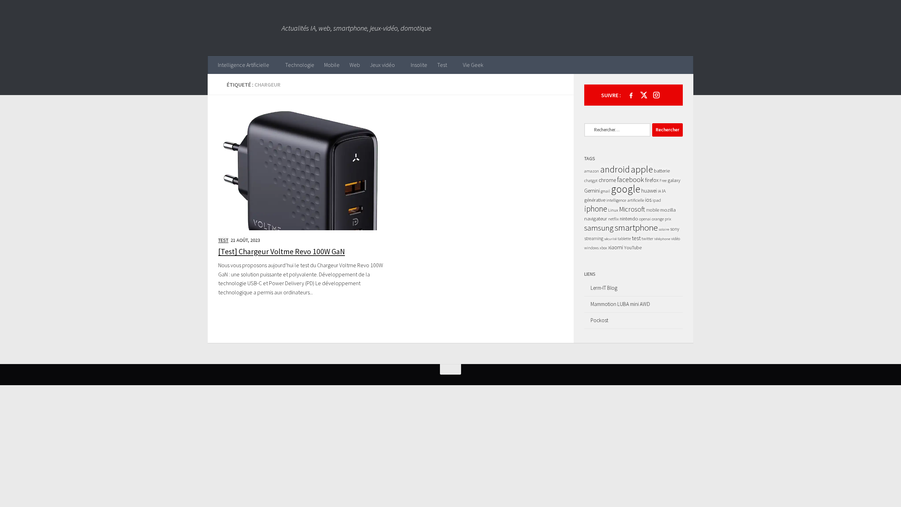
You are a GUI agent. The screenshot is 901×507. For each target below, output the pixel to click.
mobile (652, 210)
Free (663, 180)
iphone (595, 209)
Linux (613, 210)
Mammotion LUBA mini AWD (620, 304)
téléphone (662, 239)
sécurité (610, 239)
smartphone (636, 227)
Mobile (332, 64)
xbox (603, 247)
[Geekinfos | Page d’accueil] (244, 28)
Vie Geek (473, 64)
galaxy (674, 180)
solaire (664, 229)
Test (442, 64)
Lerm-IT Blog (604, 287)
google (625, 188)
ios (648, 199)
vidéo (675, 238)
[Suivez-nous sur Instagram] (656, 95)
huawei (649, 190)
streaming (593, 239)
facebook (630, 179)
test (636, 238)
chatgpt (591, 180)
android (615, 169)
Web (354, 64)
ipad (657, 200)
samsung (598, 228)
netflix (613, 218)
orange (658, 218)
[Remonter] (450, 369)
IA (659, 191)
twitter (647, 239)
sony (674, 229)
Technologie (299, 64)
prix (668, 218)
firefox (652, 180)
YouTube (633, 247)
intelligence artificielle (625, 200)
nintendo (629, 218)
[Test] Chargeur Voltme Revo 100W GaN (281, 251)
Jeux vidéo (382, 64)
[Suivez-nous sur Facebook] (631, 95)
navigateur (595, 218)
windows (591, 247)
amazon (591, 171)
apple (642, 169)
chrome (607, 180)
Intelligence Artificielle (243, 64)
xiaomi (615, 247)
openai (645, 218)
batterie (662, 171)
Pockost (599, 320)
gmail (605, 191)
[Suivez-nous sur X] (644, 95)
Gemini (592, 190)
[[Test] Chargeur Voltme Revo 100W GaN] (301, 168)
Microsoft (632, 209)
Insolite (419, 64)
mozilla (668, 209)
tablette (624, 238)
